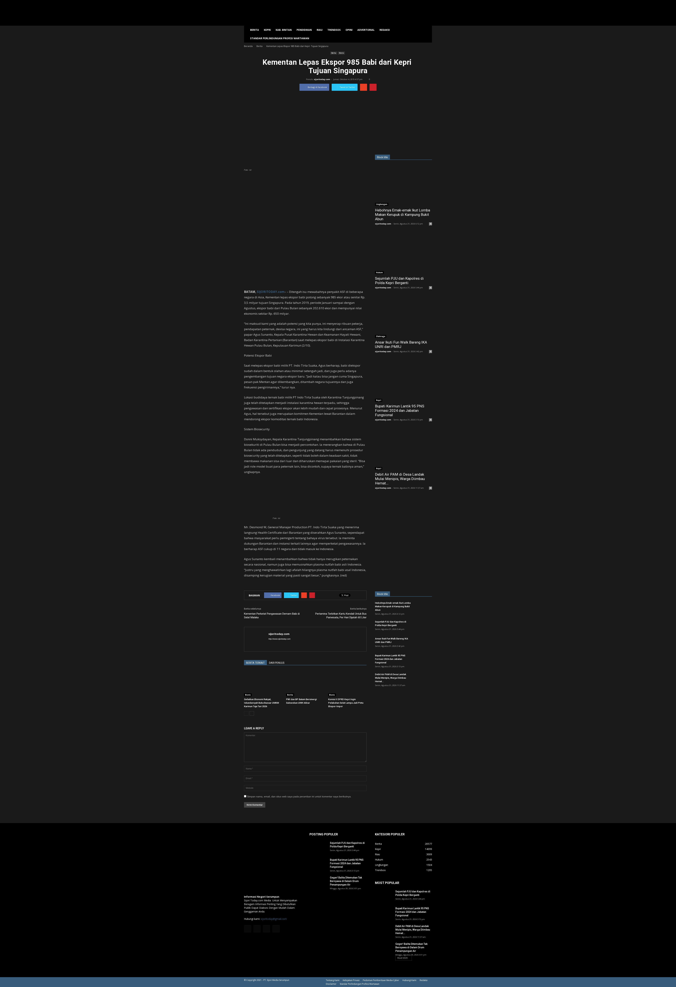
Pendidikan (304, 29)
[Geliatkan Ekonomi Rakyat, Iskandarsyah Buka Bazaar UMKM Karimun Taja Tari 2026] (263, 683)
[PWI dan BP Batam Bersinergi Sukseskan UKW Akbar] (305, 683)
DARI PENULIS (276, 662)
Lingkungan (381, 204)
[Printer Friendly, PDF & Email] (254, 585)
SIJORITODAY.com (270, 292)
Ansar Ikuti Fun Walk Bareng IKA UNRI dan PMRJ (401, 344)
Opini (349, 29)
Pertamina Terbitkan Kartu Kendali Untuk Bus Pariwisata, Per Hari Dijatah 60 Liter (341, 615)
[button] (428, 34)
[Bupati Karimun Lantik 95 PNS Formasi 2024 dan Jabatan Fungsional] (403, 381)
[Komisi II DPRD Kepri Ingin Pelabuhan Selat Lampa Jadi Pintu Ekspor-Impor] (347, 683)
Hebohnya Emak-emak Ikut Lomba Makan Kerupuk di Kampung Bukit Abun (402, 214)
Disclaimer (331, 983)
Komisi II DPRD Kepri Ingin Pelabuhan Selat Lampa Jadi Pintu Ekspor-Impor (345, 703)
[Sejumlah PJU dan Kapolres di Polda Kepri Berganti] (403, 253)
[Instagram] (257, 928)
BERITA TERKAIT (255, 662)
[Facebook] (247, 928)
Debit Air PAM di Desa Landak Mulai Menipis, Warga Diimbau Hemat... (400, 478)
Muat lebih (402, 957)
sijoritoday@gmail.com (274, 919)
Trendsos (334, 29)
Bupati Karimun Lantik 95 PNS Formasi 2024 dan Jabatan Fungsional (399, 410)
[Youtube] (276, 928)
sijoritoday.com (322, 79)
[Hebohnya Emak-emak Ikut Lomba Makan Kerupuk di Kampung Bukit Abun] (403, 185)
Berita (254, 29)
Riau (320, 29)
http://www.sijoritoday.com (279, 639)
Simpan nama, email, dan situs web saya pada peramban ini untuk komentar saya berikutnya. (299, 796)
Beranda (248, 46)
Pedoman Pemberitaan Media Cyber (381, 980)
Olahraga (380, 336)
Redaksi (385, 29)
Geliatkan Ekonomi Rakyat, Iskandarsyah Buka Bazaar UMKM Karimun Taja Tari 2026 (261, 703)
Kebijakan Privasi (351, 980)
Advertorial (366, 29)
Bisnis (341, 53)
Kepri (267, 29)
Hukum (379, 272)
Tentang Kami (332, 980)
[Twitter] (266, 928)
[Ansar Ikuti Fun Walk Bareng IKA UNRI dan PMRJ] (403, 317)
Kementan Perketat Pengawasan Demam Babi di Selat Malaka (272, 615)
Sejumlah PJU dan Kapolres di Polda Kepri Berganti (399, 280)
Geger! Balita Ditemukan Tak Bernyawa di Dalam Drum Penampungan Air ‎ (346, 881)
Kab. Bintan (284, 29)
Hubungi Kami (409, 980)
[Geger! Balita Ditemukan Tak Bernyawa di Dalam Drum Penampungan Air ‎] (318, 882)
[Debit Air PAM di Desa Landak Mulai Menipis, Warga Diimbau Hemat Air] (403, 449)
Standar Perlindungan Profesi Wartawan (279, 38)
